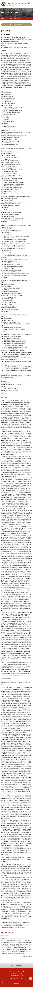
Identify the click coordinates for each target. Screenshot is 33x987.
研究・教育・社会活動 (12, 18)
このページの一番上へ (27, 956)
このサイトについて (17, 978)
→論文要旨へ (4, 50)
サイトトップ (3, 18)
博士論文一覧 (19, 18)
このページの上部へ (30, 978)
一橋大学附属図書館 (19, 965)
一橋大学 (11, 965)
